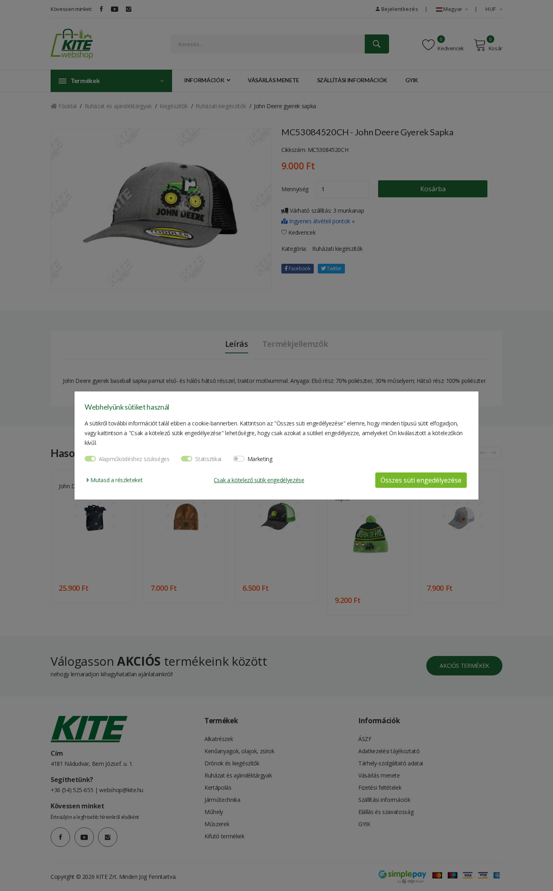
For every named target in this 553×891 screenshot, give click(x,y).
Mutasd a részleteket (116, 480)
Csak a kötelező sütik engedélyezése (259, 480)
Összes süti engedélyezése (421, 480)
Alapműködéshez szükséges (134, 459)
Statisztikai (208, 459)
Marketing (259, 459)
